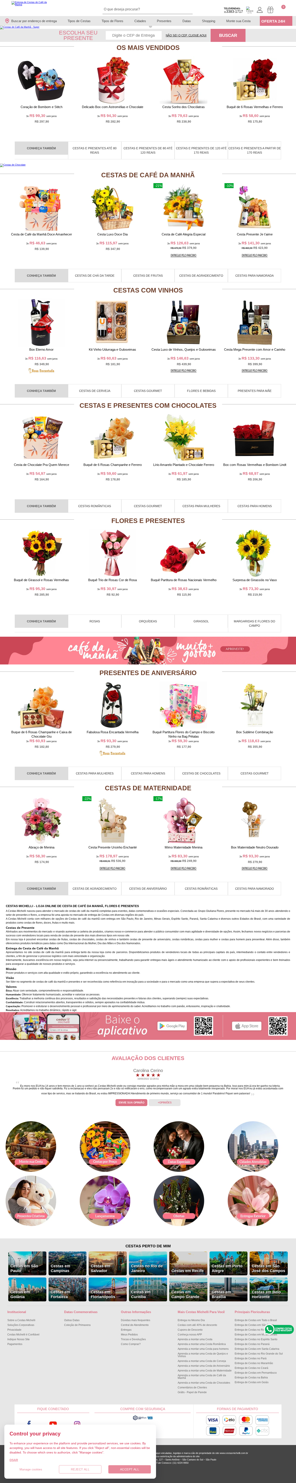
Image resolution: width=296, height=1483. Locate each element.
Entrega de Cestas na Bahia (251, 1377)
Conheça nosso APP (190, 1334)
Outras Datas (72, 1320)
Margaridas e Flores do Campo (254, 623)
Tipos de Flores (112, 21)
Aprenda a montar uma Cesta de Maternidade (205, 1370)
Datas (186, 21)
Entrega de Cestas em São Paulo (254, 1325)
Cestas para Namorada (254, 275)
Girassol (201, 621)
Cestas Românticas (94, 506)
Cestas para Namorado (254, 888)
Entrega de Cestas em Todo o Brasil (256, 1320)
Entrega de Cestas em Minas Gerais (256, 1334)
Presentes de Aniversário (148, 672)
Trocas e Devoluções (133, 1339)
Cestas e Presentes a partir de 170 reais (254, 150)
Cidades (140, 21)
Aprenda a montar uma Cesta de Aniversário (204, 1365)
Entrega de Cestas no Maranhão (254, 1363)
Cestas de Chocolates (201, 773)
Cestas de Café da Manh (148, 175)
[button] (145, 26)
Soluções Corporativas (20, 1325)
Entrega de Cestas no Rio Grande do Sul (259, 1353)
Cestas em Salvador (100, 1268)
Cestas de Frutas (148, 275)
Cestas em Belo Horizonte (266, 1294)
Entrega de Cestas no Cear (251, 1368)
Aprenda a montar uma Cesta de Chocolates (204, 1382)
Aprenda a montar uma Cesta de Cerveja (202, 1361)
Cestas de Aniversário (148, 888)
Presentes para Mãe (255, 391)
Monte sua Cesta (238, 21)
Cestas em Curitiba (141, 1294)
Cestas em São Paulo (24, 1268)
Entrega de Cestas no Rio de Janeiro (256, 1329)
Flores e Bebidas (201, 391)
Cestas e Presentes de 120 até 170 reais (201, 150)
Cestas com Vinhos (148, 290)
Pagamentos (14, 1344)
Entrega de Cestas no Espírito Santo (256, 1339)
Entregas (126, 1329)
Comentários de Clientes (192, 1387)
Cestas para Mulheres (201, 506)
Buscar (228, 35)
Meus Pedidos (129, 1334)
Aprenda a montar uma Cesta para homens (203, 1348)
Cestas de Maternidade (148, 788)
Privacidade (14, 1329)
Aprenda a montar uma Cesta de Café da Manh (202, 1376)
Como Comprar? (131, 1344)
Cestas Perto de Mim (148, 1246)
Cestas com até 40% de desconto (197, 1325)
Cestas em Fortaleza (60, 1294)
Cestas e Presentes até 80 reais (95, 150)
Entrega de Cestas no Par (251, 1358)
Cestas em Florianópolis (103, 1294)
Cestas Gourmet (148, 391)
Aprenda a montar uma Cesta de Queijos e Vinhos (203, 1355)
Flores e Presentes (148, 520)
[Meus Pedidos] (270, 10)
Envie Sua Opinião (131, 1102)
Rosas (94, 621)
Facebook (29, 1424)
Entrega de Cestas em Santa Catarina (257, 1348)
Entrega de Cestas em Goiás (251, 1382)
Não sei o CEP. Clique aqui (186, 35)
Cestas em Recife (187, 1271)
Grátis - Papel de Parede (192, 1392)
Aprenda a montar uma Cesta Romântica (202, 1344)
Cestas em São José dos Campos (268, 1268)
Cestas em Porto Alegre (227, 1268)
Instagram (77, 1424)
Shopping (208, 21)
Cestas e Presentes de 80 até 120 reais (148, 150)
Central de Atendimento (135, 1325)
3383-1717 (233, 10)
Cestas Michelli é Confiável (23, 1334)
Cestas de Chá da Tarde (94, 275)
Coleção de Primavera (77, 1325)
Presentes (164, 21)
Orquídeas (148, 621)
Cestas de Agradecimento (201, 275)
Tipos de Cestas (79, 21)
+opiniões (165, 1102)
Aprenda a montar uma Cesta (195, 1339)
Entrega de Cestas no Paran (252, 1344)
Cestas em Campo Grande (185, 1294)
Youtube (53, 1424)
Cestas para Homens (254, 506)
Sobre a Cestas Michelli (21, 1320)
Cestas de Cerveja (94, 391)
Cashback (249, 10)
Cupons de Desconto (190, 1329)
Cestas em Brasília (221, 1294)
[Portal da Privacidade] (142, 1419)
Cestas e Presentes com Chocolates (148, 405)
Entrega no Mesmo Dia (191, 1320)
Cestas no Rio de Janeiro (147, 1268)
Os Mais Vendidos (148, 47)
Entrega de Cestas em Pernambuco (256, 1372)
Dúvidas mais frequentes (135, 1320)
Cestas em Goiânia (20, 1294)
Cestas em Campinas (60, 1268)
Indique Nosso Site (18, 1339)
